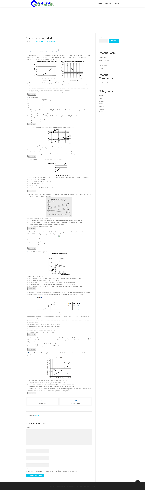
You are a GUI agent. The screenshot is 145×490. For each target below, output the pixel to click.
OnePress (82, 486)
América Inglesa (103, 57)
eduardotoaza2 (52, 41)
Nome (28, 448)
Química (36, 415)
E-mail (28, 455)
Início (100, 3)
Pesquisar (102, 37)
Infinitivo (101, 68)
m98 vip (103, 83)
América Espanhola (104, 60)
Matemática (102, 106)
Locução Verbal (103, 65)
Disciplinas (108, 3)
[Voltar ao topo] (138, 482)
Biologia (101, 95)
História (101, 103)
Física (100, 98)
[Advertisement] (72, 20)
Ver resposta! (31, 94)
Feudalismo (102, 63)
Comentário (30, 427)
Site (27, 462)
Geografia (101, 101)
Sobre (117, 3)
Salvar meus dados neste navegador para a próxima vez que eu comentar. (51, 471)
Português (101, 109)
